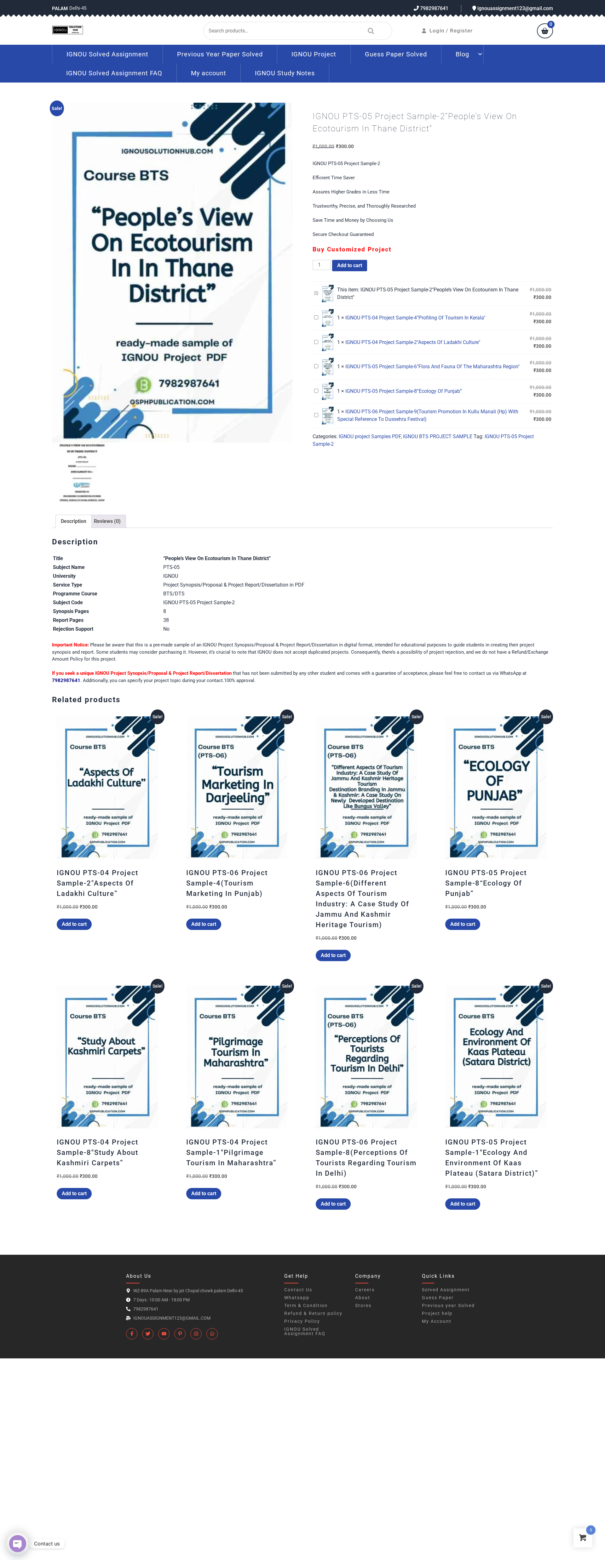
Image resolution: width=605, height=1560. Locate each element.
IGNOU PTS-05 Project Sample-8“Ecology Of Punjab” (403, 391)
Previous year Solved (448, 1305)
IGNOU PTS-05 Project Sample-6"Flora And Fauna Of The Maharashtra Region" (432, 367)
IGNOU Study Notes (285, 73)
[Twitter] (147, 1333)
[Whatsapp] (212, 1333)
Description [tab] (73, 521)
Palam (60, 8)
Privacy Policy (302, 1321)
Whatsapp (296, 1297)
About (362, 1297)
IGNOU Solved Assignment (107, 54)
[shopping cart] (545, 31)
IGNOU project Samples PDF (370, 436)
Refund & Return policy (313, 1313)
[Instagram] (196, 1333)
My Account (437, 1321)
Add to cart (349, 265)
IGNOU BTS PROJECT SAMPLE (437, 436)
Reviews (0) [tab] (107, 521)
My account (208, 73)
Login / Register (451, 30)
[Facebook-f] (131, 1333)
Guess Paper (438, 1297)
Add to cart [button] (74, 924)
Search (369, 31)
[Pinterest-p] (180, 1333)
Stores (363, 1305)
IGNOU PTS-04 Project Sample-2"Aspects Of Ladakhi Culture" (412, 342)
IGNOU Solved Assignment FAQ (114, 73)
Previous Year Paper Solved (220, 54)
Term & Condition (306, 1305)
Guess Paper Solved (396, 54)
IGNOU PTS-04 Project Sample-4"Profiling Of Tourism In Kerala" (415, 318)
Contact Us (298, 1289)
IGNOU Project (313, 54)
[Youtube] (164, 1333)
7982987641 (433, 8)
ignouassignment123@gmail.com (514, 8)
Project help (437, 1313)
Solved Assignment (446, 1289)
